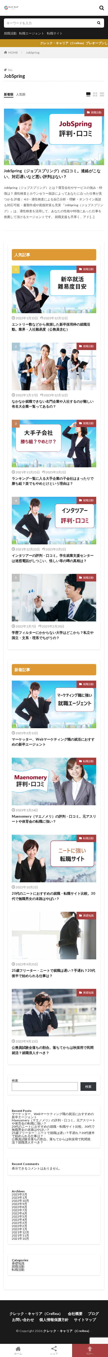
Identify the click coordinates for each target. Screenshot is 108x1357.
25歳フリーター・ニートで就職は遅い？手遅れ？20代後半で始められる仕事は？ (53, 973)
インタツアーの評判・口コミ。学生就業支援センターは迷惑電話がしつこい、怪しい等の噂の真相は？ (53, 558)
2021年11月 (20, 1235)
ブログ (93, 1313)
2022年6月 (19, 1213)
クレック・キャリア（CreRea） (36, 1313)
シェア (54, 1353)
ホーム (18, 1353)
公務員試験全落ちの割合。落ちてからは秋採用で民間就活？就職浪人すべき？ (53, 1050)
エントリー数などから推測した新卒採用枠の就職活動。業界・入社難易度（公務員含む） (51, 327)
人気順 (20, 94)
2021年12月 (20, 1232)
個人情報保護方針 (54, 1319)
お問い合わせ (23, 1319)
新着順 (8, 94)
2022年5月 (19, 1216)
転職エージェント (31, 33)
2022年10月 (20, 1201)
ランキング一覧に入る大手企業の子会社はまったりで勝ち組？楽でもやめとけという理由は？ (53, 481)
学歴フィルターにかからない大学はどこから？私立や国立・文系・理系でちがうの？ (53, 635)
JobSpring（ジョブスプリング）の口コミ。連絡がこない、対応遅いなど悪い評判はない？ (52, 173)
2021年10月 (20, 1238)
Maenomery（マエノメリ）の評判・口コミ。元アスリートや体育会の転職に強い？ (54, 819)
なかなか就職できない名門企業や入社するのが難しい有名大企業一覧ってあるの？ (53, 404)
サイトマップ (85, 1319)
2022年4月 (19, 1220)
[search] (99, 23)
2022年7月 (19, 1210)
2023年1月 (19, 1197)
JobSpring (32, 52)
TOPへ (90, 1353)
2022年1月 (19, 1229)
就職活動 (10, 33)
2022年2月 (19, 1226)
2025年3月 (19, 1194)
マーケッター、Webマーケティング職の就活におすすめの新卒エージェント (53, 742)
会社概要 (75, 1313)
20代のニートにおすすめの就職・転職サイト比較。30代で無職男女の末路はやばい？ (53, 896)
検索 (15, 1080)
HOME (13, 52)
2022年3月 (19, 1223)
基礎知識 (88, 915)
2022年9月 (19, 1204)
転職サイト (55, 33)
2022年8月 (19, 1207)
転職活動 (88, 761)
